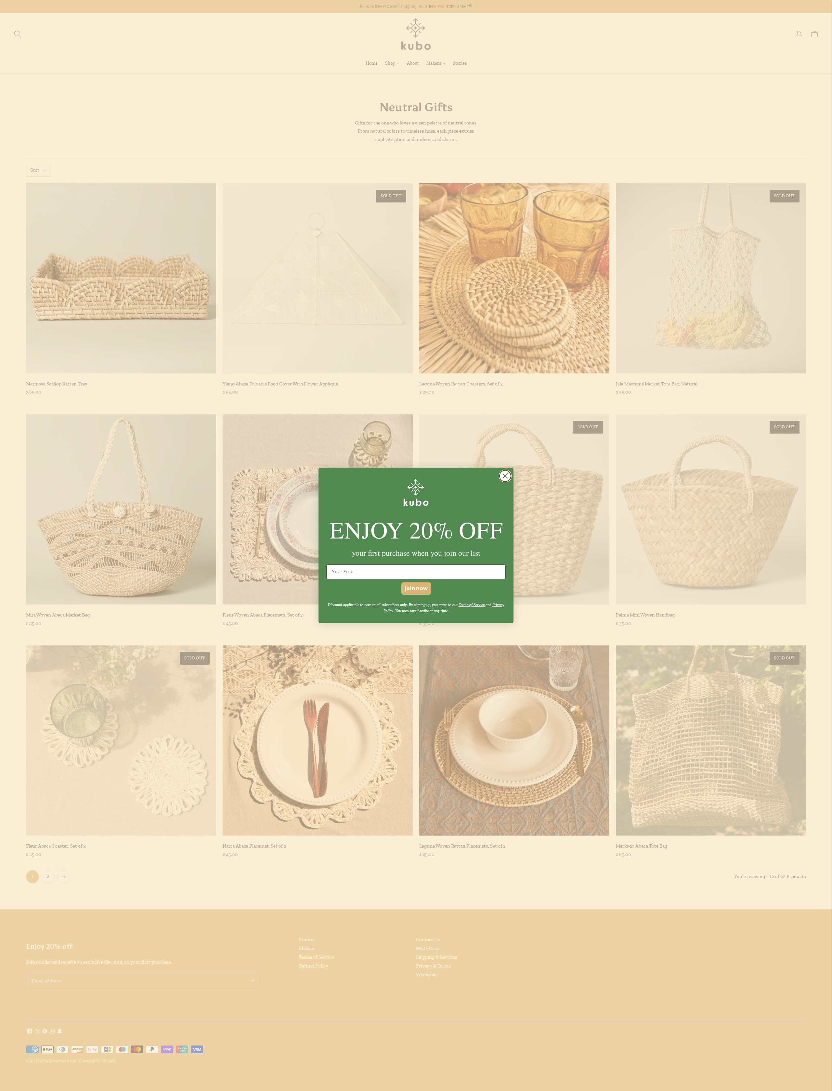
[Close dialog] (505, 476)
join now (416, 588)
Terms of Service (472, 605)
